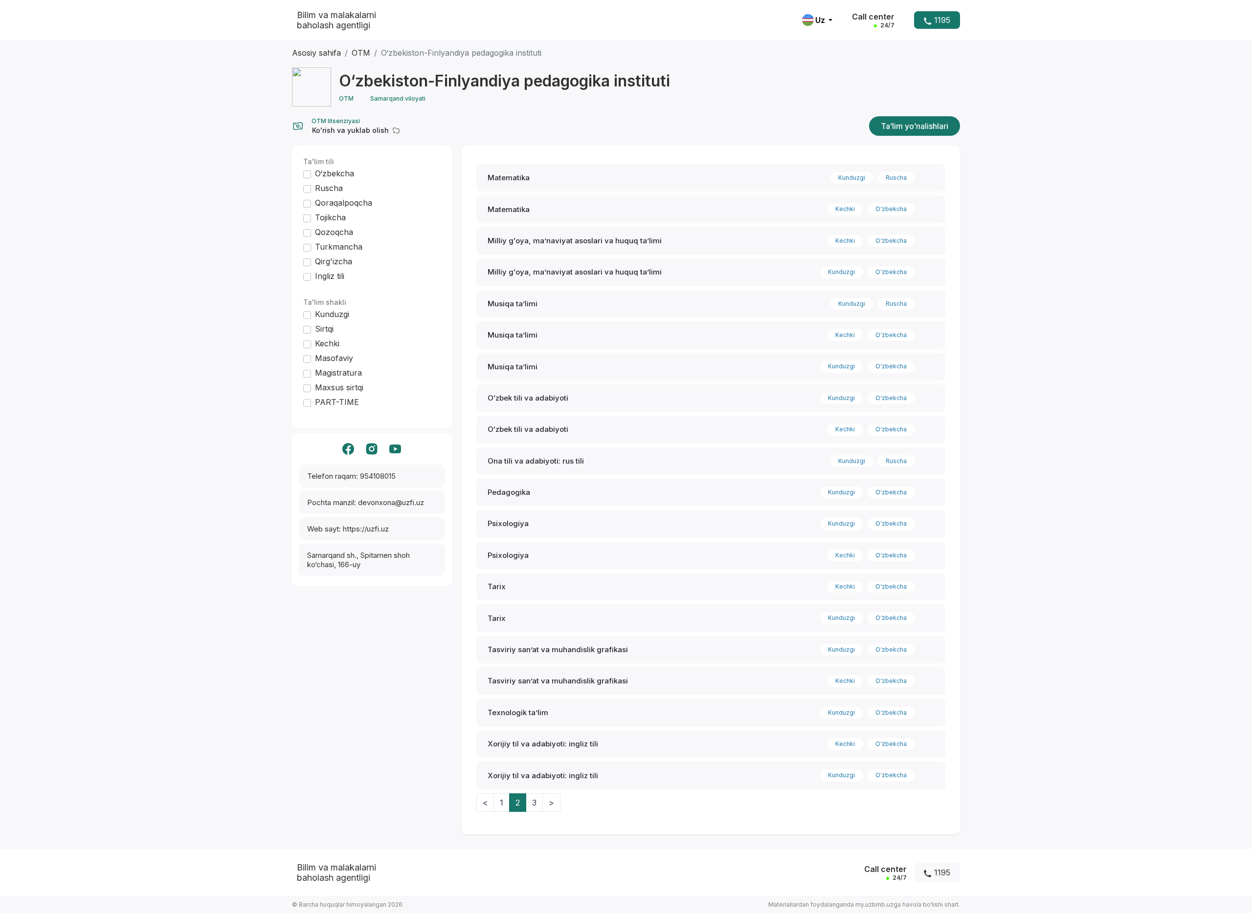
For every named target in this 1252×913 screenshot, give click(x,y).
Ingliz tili (329, 276)
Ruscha (329, 188)
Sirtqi (324, 329)
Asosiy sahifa (316, 53)
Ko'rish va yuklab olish (350, 130)
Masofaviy (334, 358)
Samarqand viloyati (397, 98)
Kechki (327, 343)
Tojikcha (330, 217)
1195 (941, 20)
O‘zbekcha (334, 173)
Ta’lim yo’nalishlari (914, 126)
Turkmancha (338, 247)
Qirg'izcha (333, 261)
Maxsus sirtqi (339, 387)
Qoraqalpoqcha (343, 203)
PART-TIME (337, 402)
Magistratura (338, 373)
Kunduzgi (332, 314)
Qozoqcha (334, 232)
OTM (361, 53)
